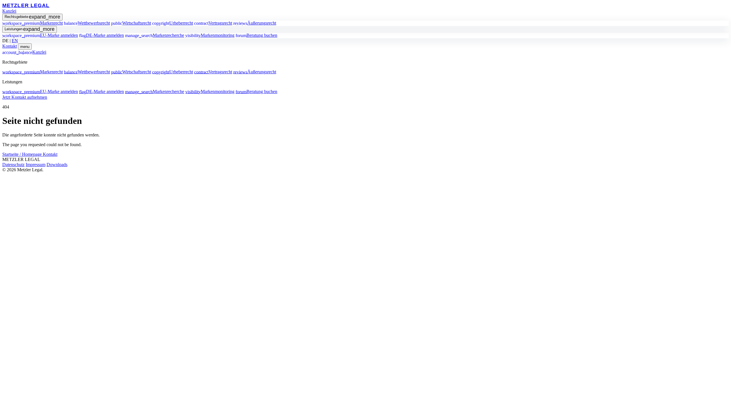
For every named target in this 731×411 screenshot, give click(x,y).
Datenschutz (13, 164)
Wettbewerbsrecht (87, 23)
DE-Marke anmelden (101, 35)
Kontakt (9, 46)
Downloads (57, 164)
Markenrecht (32, 23)
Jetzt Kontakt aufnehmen (24, 97)
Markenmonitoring (209, 35)
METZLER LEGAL (25, 5)
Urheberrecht (172, 23)
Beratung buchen (256, 35)
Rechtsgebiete (32, 17)
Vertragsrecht (213, 23)
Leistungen (30, 29)
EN (15, 40)
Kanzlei (9, 11)
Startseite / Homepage (22, 154)
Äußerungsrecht (254, 23)
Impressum (35, 164)
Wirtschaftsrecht (131, 23)
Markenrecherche (154, 35)
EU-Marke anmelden (40, 35)
